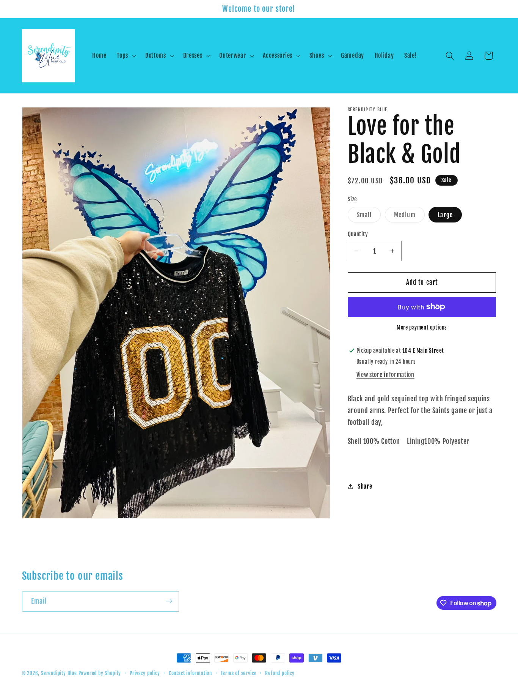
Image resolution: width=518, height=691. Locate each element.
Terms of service (238, 673)
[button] (125, 56)
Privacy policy (145, 673)
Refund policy (279, 673)
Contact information (190, 673)
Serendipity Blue (59, 673)
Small (369, 216)
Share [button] (365, 486)
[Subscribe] (169, 601)
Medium (409, 216)
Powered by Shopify (99, 673)
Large (445, 215)
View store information (385, 375)
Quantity (358, 234)
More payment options (422, 327)
